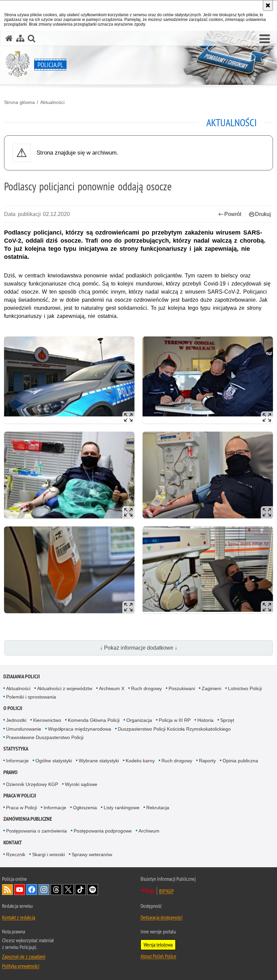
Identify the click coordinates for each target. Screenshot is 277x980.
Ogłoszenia (85, 807)
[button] (264, 39)
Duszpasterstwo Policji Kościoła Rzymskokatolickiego (174, 729)
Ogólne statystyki (53, 760)
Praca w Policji (19, 795)
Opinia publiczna (240, 760)
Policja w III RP (175, 720)
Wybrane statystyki (99, 760)
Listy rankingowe (122, 807)
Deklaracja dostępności (161, 917)
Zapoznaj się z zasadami (23, 956)
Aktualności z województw (64, 688)
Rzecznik (15, 854)
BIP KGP (166, 891)
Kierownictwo (47, 720)
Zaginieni (211, 688)
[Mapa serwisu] (20, 38)
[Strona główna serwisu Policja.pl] (9, 38)
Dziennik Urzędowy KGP (32, 784)
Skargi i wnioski (48, 854)
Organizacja (139, 720)
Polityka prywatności (20, 965)
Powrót (232, 214)
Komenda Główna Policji (94, 720)
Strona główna (19, 102)
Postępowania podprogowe (103, 831)
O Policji (12, 708)
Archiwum (148, 831)
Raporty (207, 760)
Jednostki (16, 720)
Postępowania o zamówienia (36, 831)
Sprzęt (227, 720)
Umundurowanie (23, 729)
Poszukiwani (182, 688)
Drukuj (263, 214)
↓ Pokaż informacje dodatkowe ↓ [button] (138, 648)
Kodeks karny (140, 760)
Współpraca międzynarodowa (79, 729)
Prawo (10, 772)
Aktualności (52, 102)
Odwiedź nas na (19, 889)
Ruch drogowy (146, 688)
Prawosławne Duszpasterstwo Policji (44, 737)
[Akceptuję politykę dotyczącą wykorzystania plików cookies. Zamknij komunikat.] (268, 5)
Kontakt (12, 842)
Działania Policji (21, 676)
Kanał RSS (7, 889)
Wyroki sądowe (81, 784)
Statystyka (15, 748)
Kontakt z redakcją (18, 917)
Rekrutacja (157, 807)
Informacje (17, 760)
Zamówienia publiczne (27, 818)
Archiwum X (111, 688)
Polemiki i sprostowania (31, 697)
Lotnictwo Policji (245, 688)
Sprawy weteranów (92, 854)
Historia (205, 720)
